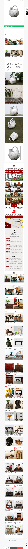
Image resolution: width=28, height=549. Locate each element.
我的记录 (22, 0)
